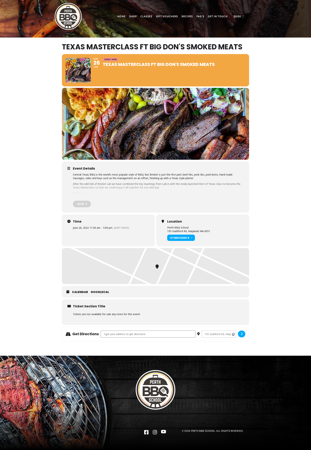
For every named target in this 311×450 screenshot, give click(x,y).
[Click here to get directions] (241, 334)
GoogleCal (100, 292)
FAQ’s (200, 16)
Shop (133, 16)
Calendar (80, 292)
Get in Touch (217, 16)
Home (121, 16)
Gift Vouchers (167, 16)
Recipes (187, 16)
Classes (146, 16)
